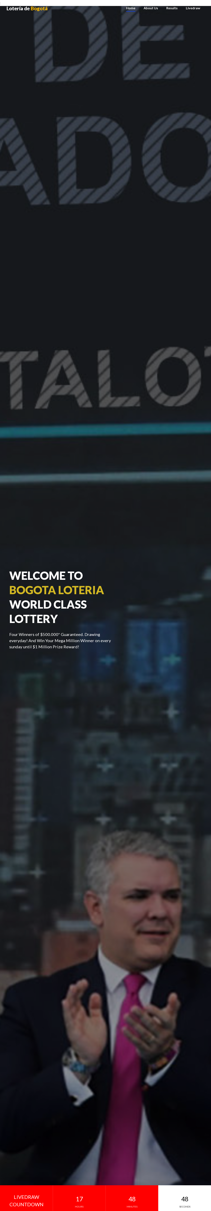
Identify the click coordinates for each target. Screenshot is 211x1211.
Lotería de (27, 8)
